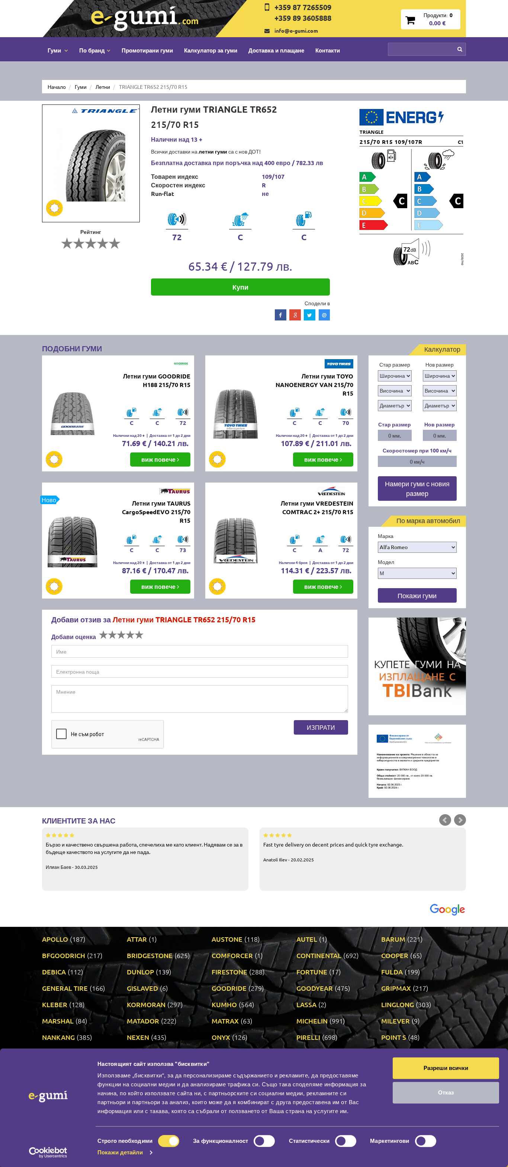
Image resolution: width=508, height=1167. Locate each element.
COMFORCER (232, 955)
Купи (240, 287)
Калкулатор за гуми (210, 50)
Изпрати (321, 727)
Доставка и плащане (276, 50)
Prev (445, 820)
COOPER (394, 955)
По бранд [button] (92, 50)
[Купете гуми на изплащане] (417, 665)
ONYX (221, 1037)
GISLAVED (142, 988)
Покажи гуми (417, 595)
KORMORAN (146, 1004)
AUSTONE (227, 939)
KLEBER (54, 1004)
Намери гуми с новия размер (417, 488)
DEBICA (54, 971)
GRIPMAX (396, 988)
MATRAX (225, 1020)
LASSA (306, 1004)
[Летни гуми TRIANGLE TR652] (91, 163)
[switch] (264, 1141)
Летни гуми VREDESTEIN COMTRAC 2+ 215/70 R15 (317, 507)
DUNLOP (140, 971)
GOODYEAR (314, 988)
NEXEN (138, 1037)
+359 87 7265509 (302, 7)
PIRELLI (308, 1037)
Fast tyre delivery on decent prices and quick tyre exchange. (333, 852)
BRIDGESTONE (150, 955)
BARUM (393, 939)
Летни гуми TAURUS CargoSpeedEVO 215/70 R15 (156, 511)
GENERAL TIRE (65, 988)
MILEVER (395, 1020)
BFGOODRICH (63, 955)
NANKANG (58, 1037)
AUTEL (306, 939)
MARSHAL (58, 1020)
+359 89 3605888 (302, 18)
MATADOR (143, 1020)
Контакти (327, 50)
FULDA (392, 971)
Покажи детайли (120, 1152)
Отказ (446, 1092)
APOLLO (55, 939)
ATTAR (137, 939)
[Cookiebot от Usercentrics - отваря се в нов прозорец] (48, 1152)
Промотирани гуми (147, 50)
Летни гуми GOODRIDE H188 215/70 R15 (156, 380)
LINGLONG (397, 1004)
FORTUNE (311, 971)
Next (460, 820)
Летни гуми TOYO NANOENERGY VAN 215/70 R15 (314, 384)
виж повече (159, 459)
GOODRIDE (229, 988)
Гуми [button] (55, 50)
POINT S (393, 1037)
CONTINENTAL (318, 955)
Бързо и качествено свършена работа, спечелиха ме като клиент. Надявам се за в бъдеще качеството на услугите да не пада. (144, 855)
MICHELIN (312, 1020)
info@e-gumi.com (296, 30)
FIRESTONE (229, 971)
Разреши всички (446, 1068)
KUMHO (224, 1004)
